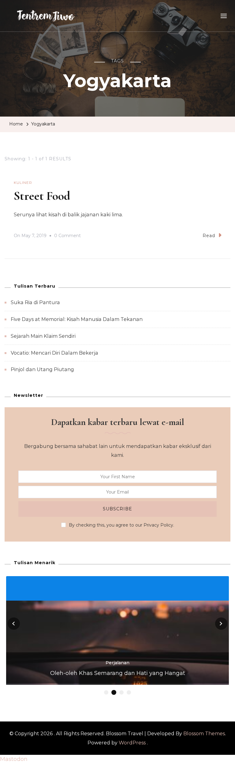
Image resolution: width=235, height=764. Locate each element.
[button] (106, 692)
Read (209, 235)
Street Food (42, 195)
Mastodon (14, 759)
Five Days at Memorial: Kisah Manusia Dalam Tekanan (77, 319)
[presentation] (14, 623)
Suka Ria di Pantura (35, 302)
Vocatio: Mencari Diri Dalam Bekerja (54, 353)
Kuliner (23, 182)
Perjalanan (117, 662)
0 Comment (67, 236)
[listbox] (117, 636)
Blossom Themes (204, 733)
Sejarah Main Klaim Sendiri (43, 336)
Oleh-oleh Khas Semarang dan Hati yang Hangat (117, 673)
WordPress (132, 743)
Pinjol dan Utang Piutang (42, 369)
